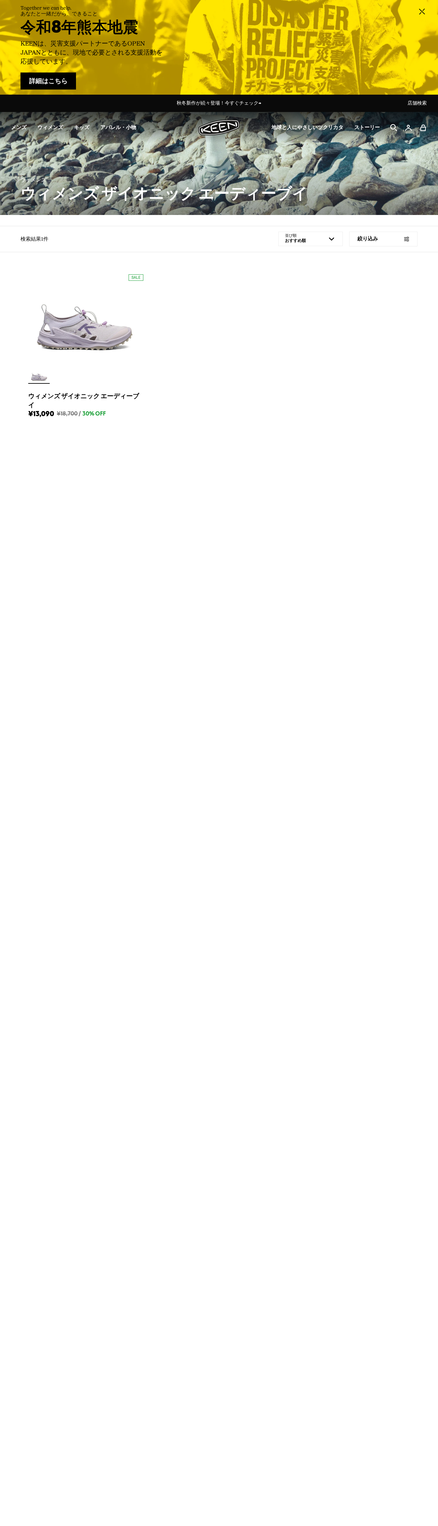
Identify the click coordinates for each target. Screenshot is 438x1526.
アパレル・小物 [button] (118, 127)
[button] (423, 128)
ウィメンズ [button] (50, 127)
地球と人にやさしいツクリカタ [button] (307, 127)
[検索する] (393, 128)
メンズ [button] (19, 127)
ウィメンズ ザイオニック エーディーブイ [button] (83, 400)
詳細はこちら (48, 81)
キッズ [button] (81, 127)
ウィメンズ (33, 180)
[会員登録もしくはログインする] (408, 128)
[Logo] (219, 127)
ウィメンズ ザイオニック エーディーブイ (164, 194)
